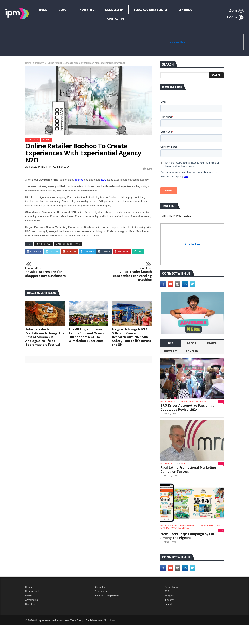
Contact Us (115, 18)
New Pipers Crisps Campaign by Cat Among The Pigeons (187, 536)
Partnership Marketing (186, 525)
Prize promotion (210, 525)
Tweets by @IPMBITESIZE (175, 215)
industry (39, 63)
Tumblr (105, 251)
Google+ (71, 251)
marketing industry (68, 244)
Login (232, 17)
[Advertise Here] (192, 313)
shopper (192, 350)
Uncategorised (197, 401)
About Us (100, 587)
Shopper (169, 595)
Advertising (31, 599)
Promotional (32, 591)
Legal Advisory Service (151, 10)
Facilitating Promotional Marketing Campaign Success (188, 469)
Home (43, 10)
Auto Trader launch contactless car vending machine (132, 274)
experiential (43, 244)
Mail (139, 251)
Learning (185, 10)
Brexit (192, 343)
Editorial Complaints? (107, 595)
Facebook (36, 251)
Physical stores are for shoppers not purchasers (45, 272)
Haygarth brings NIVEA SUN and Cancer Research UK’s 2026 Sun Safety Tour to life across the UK (131, 337)
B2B (166, 591)
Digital (212, 343)
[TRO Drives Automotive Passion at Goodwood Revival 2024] (192, 378)
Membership (114, 10)
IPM (178, 463)
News (62, 10)
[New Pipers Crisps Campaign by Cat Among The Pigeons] (192, 502)
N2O (103, 179)
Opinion (185, 463)
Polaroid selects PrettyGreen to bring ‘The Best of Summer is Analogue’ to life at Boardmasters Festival (44, 337)
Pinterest (123, 251)
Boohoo (78, 179)
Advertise (87, 10)
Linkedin (88, 251)
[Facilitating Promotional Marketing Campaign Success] (192, 440)
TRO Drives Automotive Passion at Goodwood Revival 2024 (187, 407)
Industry (169, 599)
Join (233, 10)
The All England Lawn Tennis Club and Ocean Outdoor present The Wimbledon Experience (86, 335)
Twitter (54, 251)
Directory (30, 604)
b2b (170, 343)
